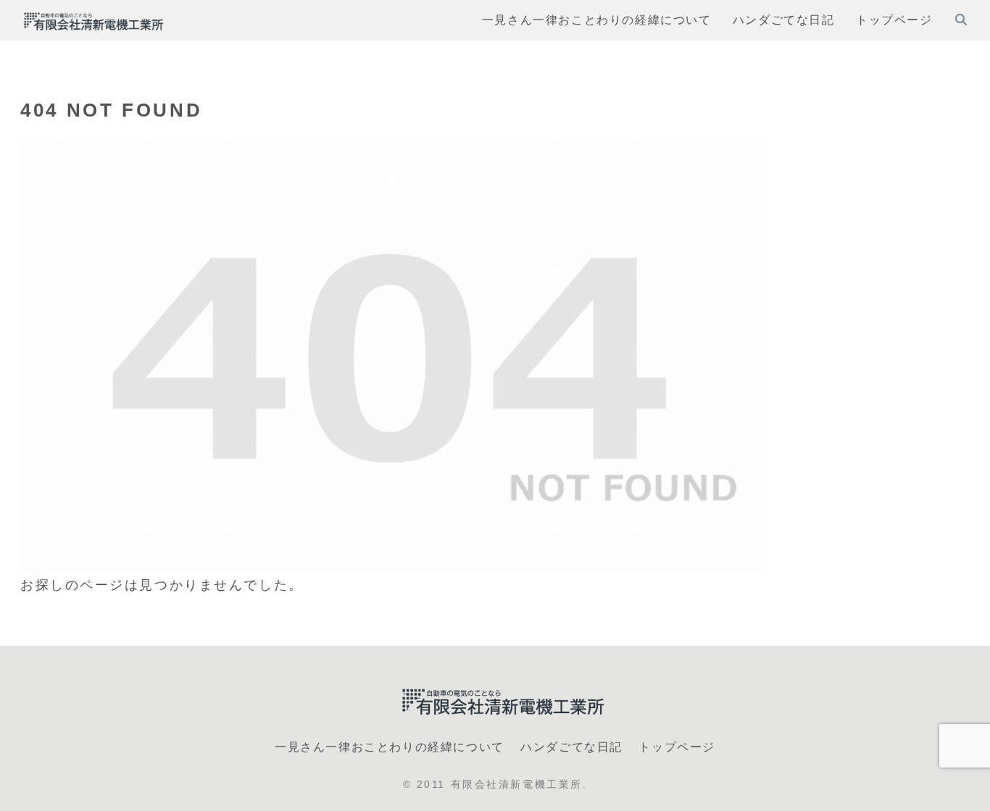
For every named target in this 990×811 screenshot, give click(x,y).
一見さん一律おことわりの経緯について (389, 747)
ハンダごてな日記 (571, 747)
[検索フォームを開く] (961, 19)
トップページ (676, 747)
